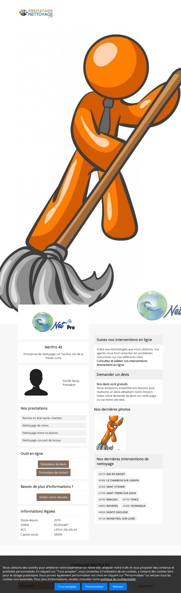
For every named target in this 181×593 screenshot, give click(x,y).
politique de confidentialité (118, 579)
